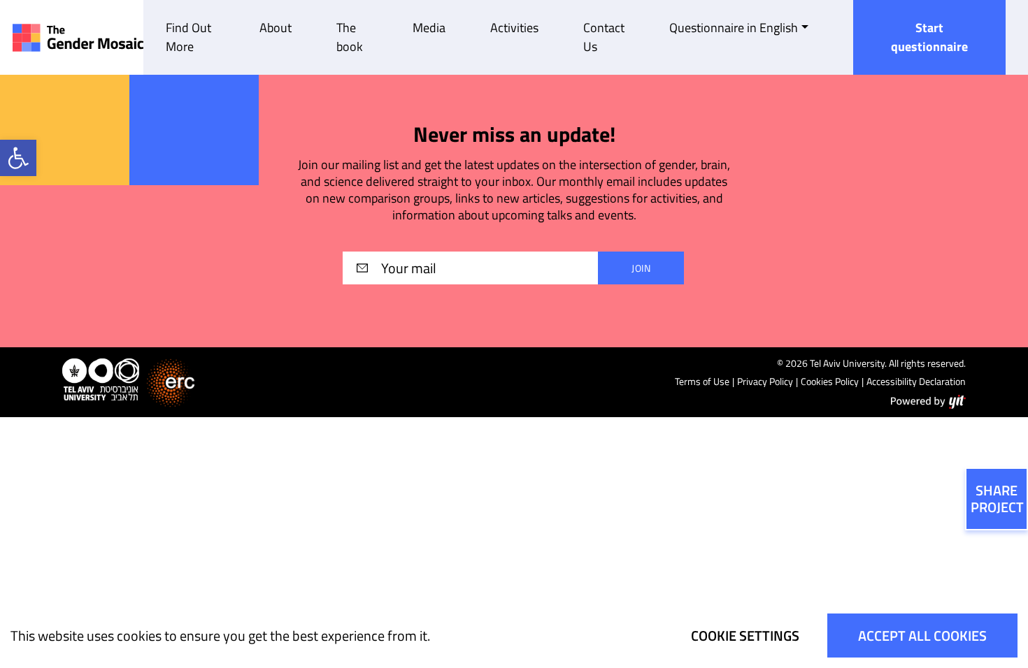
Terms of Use (702, 381)
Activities (514, 27)
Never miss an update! (514, 134)
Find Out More (188, 37)
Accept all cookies (922, 635)
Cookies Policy (830, 381)
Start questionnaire (929, 37)
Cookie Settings (745, 635)
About (275, 27)
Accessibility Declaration (916, 381)
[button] (18, 158)
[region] (514, 635)
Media (429, 27)
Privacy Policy (765, 381)
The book (349, 37)
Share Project (997, 498)
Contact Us (603, 37)
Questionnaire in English (733, 27)
